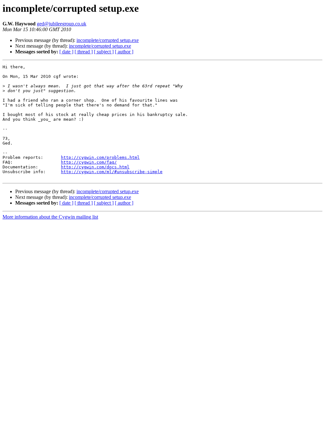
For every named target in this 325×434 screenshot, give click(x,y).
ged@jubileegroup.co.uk (61, 23)
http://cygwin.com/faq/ (89, 162)
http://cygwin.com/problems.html (100, 157)
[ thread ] (84, 51)
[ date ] (66, 51)
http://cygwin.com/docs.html (95, 167)
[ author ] (124, 51)
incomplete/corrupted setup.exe (107, 40)
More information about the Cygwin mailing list (50, 217)
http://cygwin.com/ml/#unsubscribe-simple (111, 171)
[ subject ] (104, 51)
